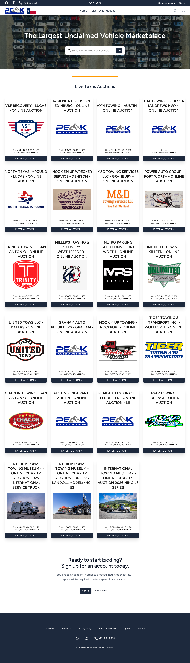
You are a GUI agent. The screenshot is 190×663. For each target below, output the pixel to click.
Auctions (49, 628)
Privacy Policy (85, 628)
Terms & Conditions (107, 628)
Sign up (85, 590)
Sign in (182, 3)
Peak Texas (95, 3)
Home (83, 10)
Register (141, 628)
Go (119, 50)
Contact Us (66, 628)
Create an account (166, 3)
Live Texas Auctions (103, 10)
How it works (102, 590)
